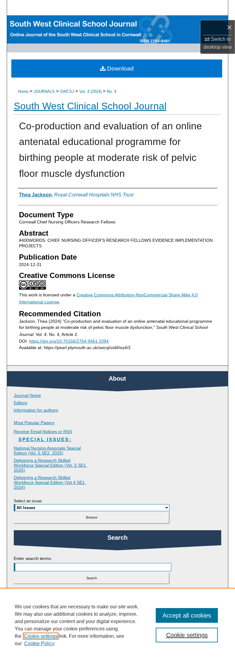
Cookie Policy (39, 643)
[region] (117, 625)
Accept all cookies (186, 615)
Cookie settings (41, 636)
